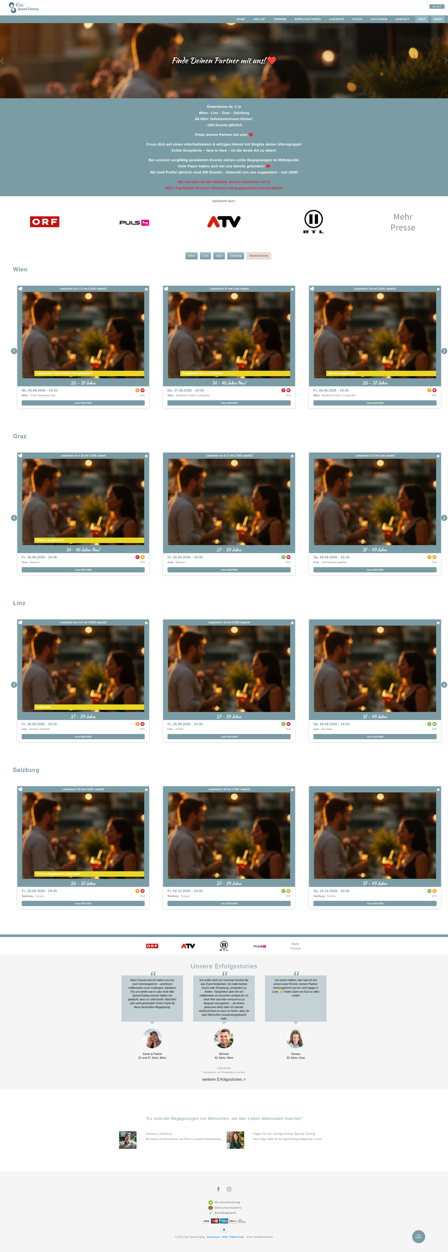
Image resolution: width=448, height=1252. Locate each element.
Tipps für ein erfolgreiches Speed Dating (284, 1133)
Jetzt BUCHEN (83, 403)
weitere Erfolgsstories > (224, 1079)
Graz (219, 255)
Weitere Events (258, 255)
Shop (438, 19)
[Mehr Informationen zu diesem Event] (146, 289)
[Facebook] (218, 1189)
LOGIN (437, 7)
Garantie (336, 19)
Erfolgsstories (308, 19)
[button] (14, 351)
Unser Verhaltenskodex (259, 1237)
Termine (280, 19)
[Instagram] (229, 1189)
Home (241, 19)
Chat (422, 19)
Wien (191, 255)
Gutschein (379, 19)
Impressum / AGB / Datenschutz (225, 1237)
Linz (205, 255)
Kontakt (402, 19)
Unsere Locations (158, 1133)
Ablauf (259, 19)
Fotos (357, 19)
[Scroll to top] (224, 1229)
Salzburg (235, 255)
